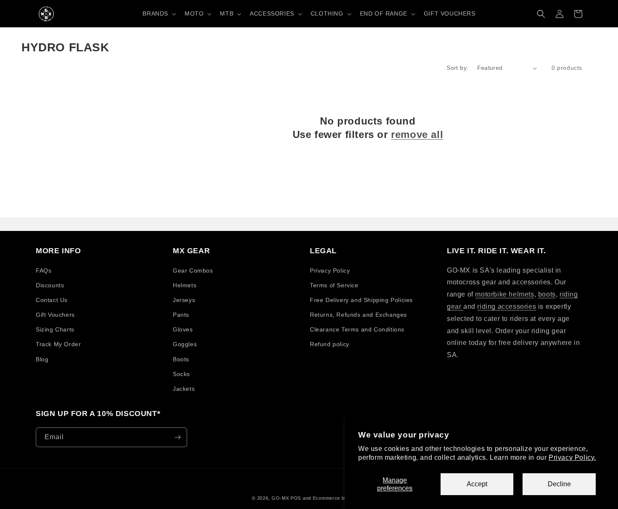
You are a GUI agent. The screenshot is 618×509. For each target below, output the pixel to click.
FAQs (43, 270)
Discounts (50, 285)
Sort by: (457, 67)
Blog (42, 359)
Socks (181, 374)
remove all (417, 134)
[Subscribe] (177, 437)
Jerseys (184, 300)
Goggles (185, 344)
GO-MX (280, 498)
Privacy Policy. (572, 457)
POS (296, 498)
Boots (181, 359)
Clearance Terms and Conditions (357, 329)
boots (547, 294)
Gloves (183, 329)
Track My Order (58, 344)
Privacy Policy (330, 270)
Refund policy (329, 344)
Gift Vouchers (55, 314)
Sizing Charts (55, 329)
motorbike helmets (504, 294)
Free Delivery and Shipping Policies (361, 300)
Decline (559, 484)
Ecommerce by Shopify (339, 498)
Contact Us (52, 300)
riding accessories (506, 306)
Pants (181, 314)
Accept (477, 484)
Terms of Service (334, 285)
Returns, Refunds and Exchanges (358, 314)
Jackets (184, 388)
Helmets (184, 285)
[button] (158, 13)
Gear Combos (193, 270)
